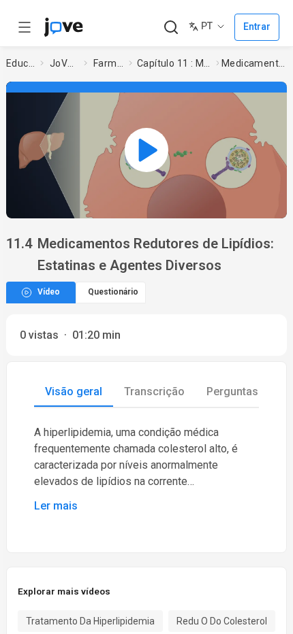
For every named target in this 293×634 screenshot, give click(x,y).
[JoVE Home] (63, 27)
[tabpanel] (146, 469)
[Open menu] (24, 27)
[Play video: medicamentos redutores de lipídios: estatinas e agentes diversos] (146, 150)
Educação (20, 63)
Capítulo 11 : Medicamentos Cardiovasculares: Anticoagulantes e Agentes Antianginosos (174, 63)
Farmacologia (108, 63)
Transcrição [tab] (154, 391)
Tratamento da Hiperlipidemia (90, 621)
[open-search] (171, 27)
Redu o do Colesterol (221, 621)
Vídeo (48, 292)
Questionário (113, 292)
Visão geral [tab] (73, 391)
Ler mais (56, 505)
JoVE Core (64, 63)
